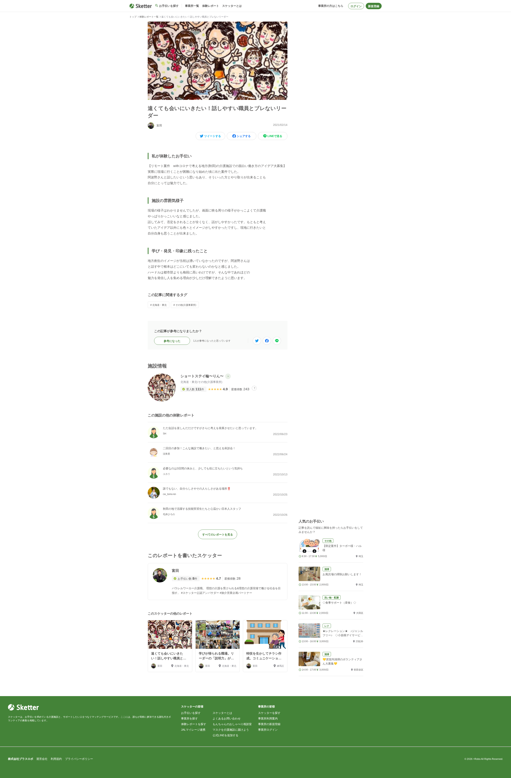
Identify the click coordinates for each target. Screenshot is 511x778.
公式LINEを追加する (225, 735)
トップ (133, 16)
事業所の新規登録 (269, 724)
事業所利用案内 (268, 718)
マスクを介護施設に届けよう (231, 729)
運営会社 (42, 758)
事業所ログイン (268, 729)
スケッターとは (222, 712)
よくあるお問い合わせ (227, 718)
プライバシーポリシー (79, 758)
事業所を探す (189, 718)
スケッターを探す (269, 712)
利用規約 (56, 758)
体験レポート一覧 (148, 16)
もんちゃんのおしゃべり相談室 (232, 724)
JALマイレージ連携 (193, 729)
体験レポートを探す (193, 724)
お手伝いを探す (191, 712)
